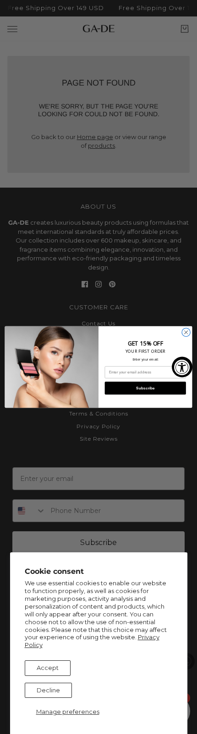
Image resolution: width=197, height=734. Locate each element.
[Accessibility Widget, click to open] (182, 367)
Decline (48, 690)
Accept (48, 667)
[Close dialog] (186, 332)
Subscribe (145, 388)
